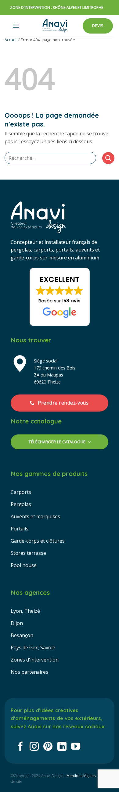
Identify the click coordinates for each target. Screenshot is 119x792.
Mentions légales (81, 775)
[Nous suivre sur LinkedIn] (62, 747)
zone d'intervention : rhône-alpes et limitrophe (56, 7)
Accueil (11, 39)
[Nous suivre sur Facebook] (20, 747)
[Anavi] (55, 26)
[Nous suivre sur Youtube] (75, 747)
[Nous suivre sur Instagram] (34, 747)
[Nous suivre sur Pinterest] (47, 747)
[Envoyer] (108, 158)
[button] (16, 25)
